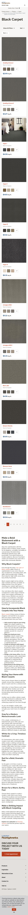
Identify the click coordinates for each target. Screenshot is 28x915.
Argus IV (5, 264)
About (3, 877)
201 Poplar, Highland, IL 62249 (9, 889)
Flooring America (6, 11)
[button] (7, 33)
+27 (16, 149)
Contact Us (5, 881)
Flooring (14, 11)
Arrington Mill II (7, 345)
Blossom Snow (7, 466)
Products (4, 866)
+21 (16, 472)
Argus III (5, 224)
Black (4, 33)
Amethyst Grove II (8, 103)
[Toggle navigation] (24, 5)
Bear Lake (6, 385)
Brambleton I (7, 506)
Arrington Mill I (7, 305)
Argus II (5, 184)
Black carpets (6, 614)
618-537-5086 (5, 5)
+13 (16, 432)
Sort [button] (21, 28)
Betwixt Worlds (7, 426)
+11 (16, 311)
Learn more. (11, 907)
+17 (16, 69)
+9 (16, 391)
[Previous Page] (4, 524)
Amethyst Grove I (8, 63)
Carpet (19, 11)
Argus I (5, 143)
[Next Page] (23, 524)
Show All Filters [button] (8, 28)
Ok (14, 909)
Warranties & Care (7, 873)
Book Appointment (12, 854)
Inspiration (5, 869)
